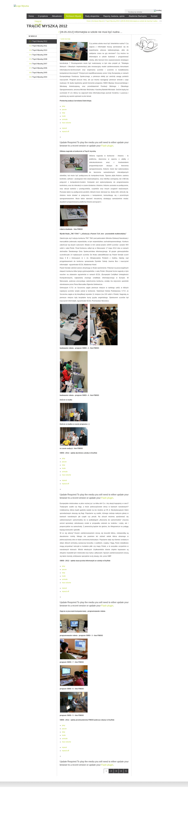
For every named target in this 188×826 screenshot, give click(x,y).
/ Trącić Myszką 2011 (38, 46)
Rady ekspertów (92, 16)
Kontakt (154, 16)
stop (63, 113)
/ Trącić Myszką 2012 (38, 41)
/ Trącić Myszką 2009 (38, 55)
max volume (66, 123)
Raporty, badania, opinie (114, 16)
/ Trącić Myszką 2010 (38, 50)
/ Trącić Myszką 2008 (38, 59)
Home (31, 16)
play (63, 106)
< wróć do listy (65, 39)
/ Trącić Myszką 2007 (38, 64)
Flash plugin (107, 146)
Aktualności (57, 16)
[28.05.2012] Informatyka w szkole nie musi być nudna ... (140, 21)
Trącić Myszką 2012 (112, 21)
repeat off (65, 131)
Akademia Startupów (138, 16)
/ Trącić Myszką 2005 (38, 73)
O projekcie (43, 16)
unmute (65, 119)
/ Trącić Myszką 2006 (38, 68)
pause (64, 109)
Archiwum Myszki (73, 16)
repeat (64, 128)
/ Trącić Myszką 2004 (38, 77)
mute (64, 116)
